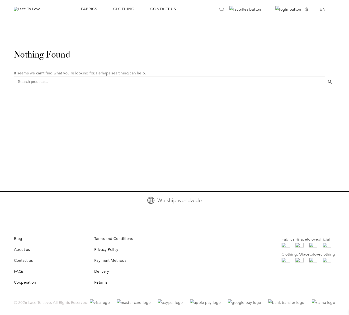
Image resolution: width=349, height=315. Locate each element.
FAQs (19, 271)
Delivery (101, 271)
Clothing (123, 9)
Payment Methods (110, 260)
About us (22, 249)
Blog (18, 238)
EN (322, 9)
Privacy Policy (106, 249)
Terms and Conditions (113, 238)
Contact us (163, 9)
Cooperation (25, 282)
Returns (101, 282)
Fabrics (89, 9)
